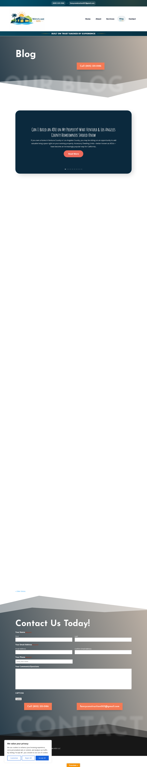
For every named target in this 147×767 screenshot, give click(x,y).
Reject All (28, 758)
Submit (18, 699)
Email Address (20, 649)
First (17, 636)
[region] (28, 751)
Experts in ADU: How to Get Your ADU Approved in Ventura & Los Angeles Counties (56, 426)
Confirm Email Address (83, 649)
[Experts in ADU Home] (26, 18)
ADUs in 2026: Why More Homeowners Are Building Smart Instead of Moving (53, 285)
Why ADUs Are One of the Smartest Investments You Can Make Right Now (52, 341)
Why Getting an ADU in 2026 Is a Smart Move (38, 455)
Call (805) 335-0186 (90, 66)
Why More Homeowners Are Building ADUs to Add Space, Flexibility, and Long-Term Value (59, 398)
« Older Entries (20, 591)
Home (88, 19)
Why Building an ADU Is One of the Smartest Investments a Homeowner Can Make (56, 370)
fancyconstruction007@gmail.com (82, 3)
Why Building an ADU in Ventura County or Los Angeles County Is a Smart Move (54, 511)
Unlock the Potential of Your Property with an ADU (41, 540)
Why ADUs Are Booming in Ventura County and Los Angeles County (49, 313)
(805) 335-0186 (58, 3)
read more (22, 268)
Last (76, 636)
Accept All (42, 758)
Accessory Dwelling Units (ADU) (32, 568)
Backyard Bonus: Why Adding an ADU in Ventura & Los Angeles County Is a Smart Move (58, 483)
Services (110, 19)
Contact (132, 19)
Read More (73, 153)
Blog (121, 19)
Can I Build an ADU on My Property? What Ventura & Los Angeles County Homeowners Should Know (73, 132)
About (98, 19)
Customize (14, 758)
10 (81, 169)
